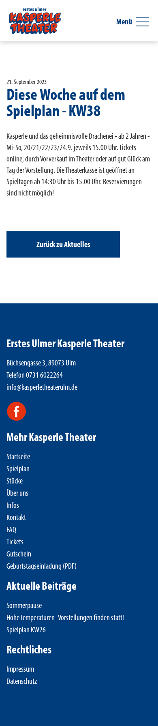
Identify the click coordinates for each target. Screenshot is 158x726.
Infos (12, 505)
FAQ (11, 529)
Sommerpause (24, 605)
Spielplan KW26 (26, 629)
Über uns (17, 493)
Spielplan (18, 468)
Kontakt (16, 517)
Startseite (18, 456)
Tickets (14, 541)
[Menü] (143, 22)
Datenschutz (21, 681)
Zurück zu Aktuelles (63, 244)
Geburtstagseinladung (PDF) (41, 566)
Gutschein (18, 553)
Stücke (14, 480)
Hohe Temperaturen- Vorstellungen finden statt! (65, 617)
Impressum (20, 669)
